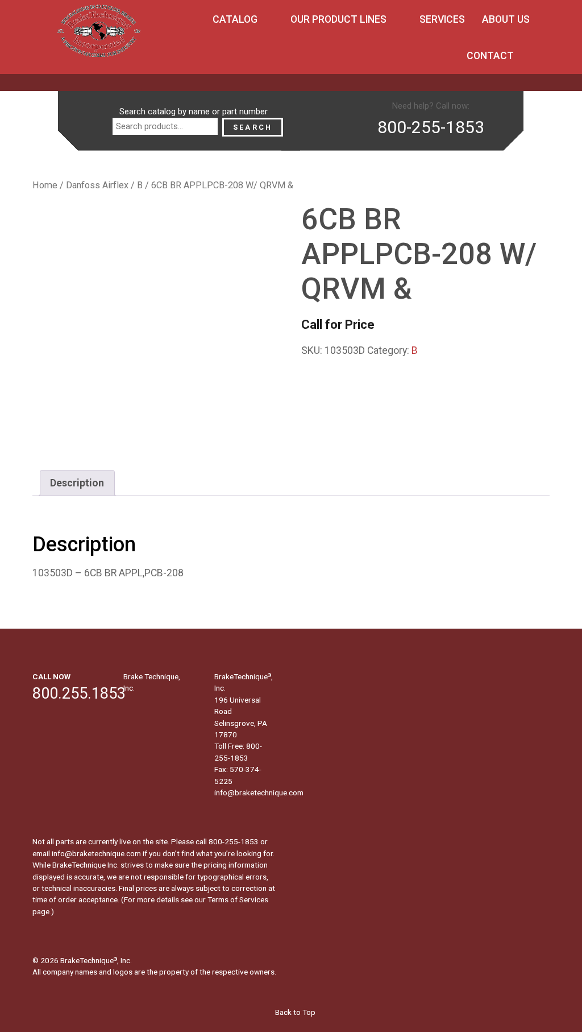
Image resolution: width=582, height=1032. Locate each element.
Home (44, 185)
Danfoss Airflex (97, 185)
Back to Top (294, 1012)
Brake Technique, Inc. (151, 682)
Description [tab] (77, 483)
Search (252, 127)
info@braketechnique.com (259, 792)
